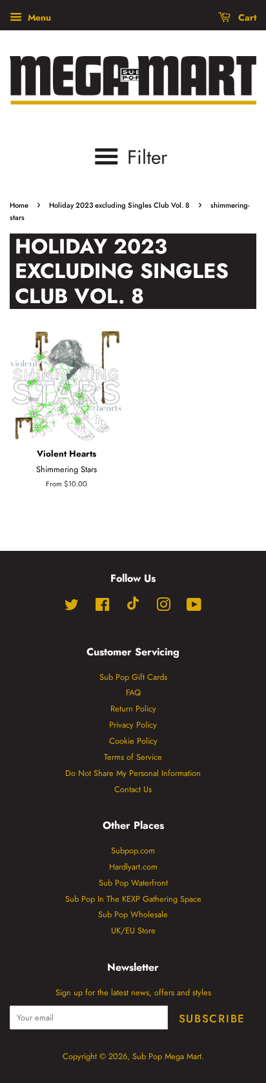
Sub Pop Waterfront (133, 883)
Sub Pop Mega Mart (166, 1056)
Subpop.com (133, 850)
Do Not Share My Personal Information (133, 773)
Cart (246, 17)
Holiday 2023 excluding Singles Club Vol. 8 (119, 205)
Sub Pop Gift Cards (133, 677)
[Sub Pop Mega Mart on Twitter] (72, 607)
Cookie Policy (133, 741)
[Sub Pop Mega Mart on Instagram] (163, 607)
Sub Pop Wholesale (133, 914)
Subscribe (212, 1018)
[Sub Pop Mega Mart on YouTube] (194, 607)
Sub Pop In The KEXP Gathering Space (133, 899)
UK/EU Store (133, 930)
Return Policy (133, 708)
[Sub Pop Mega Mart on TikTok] (133, 607)
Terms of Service (133, 757)
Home (19, 205)
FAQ (133, 692)
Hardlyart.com (133, 866)
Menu (38, 17)
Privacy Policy (133, 725)
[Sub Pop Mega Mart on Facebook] (102, 607)
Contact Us (133, 789)
